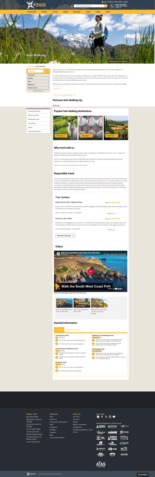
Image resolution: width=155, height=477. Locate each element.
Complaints (53, 427)
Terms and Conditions (57, 438)
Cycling (54, 12)
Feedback (53, 432)
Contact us (53, 419)
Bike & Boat (76, 12)
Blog (116, 2)
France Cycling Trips (33, 442)
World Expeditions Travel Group (108, 423)
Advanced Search (38, 91)
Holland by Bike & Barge (34, 434)
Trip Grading (59, 330)
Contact (125, 2)
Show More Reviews (64, 236)
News (51, 425)
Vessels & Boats (32, 88)
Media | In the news (79, 425)
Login (105, 2)
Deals (120, 2)
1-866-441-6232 (121, 6)
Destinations (32, 12)
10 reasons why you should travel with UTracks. (73, 165)
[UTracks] (36, 4)
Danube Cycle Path (32, 432)
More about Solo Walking (63, 95)
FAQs (51, 417)
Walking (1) (31, 85)
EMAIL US (118, 7)
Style (29, 81)
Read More (56, 88)
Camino (65, 12)
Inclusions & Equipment (73, 330)
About (108, 12)
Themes (98, 12)
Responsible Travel (104, 181)
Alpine (88, 12)
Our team (76, 419)
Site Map (53, 430)
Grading (30, 78)
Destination (31, 75)
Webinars (111, 2)
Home (28, 66)
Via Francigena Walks (33, 429)
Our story (76, 417)
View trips (59, 136)
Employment (77, 427)
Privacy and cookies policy (58, 422)
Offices (75, 422)
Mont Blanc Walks (32, 417)
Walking (44, 12)
